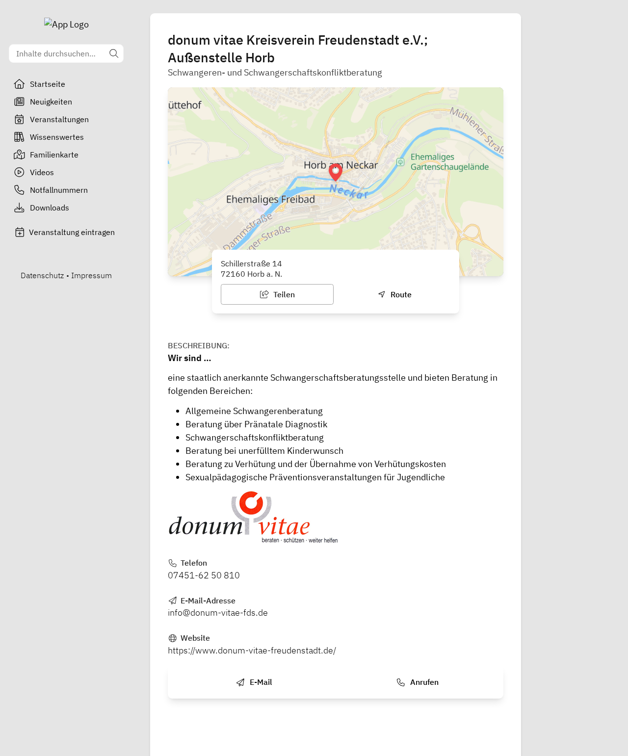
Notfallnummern (59, 190)
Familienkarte (54, 154)
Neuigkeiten (51, 101)
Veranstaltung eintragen (72, 232)
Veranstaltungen (59, 119)
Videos (42, 172)
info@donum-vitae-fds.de (218, 612)
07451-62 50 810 (204, 575)
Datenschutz (42, 275)
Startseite (47, 84)
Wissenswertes (57, 137)
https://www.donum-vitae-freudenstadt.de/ (252, 650)
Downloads (49, 207)
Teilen (283, 294)
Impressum (91, 275)
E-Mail (260, 682)
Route (400, 294)
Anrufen (423, 682)
